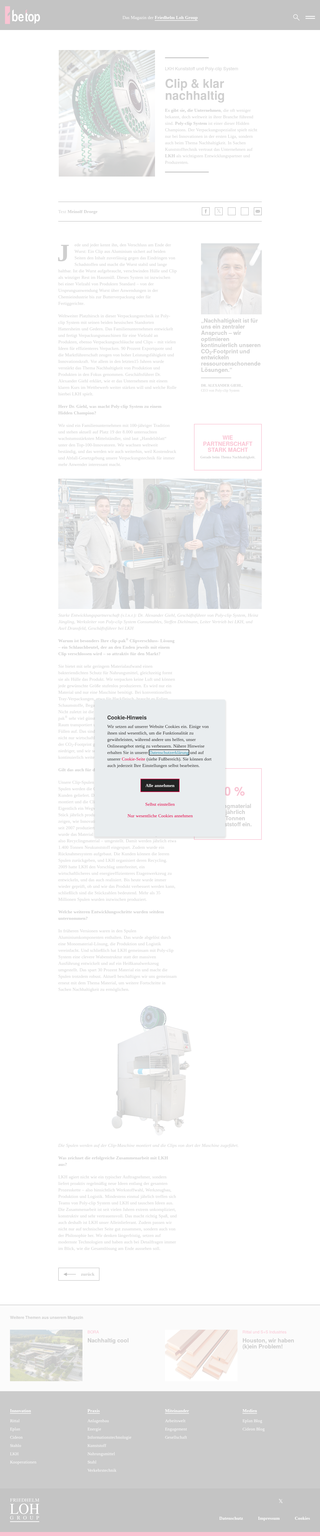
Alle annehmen (160, 785)
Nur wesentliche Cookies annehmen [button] (160, 815)
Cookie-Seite (133, 758)
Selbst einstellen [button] (160, 804)
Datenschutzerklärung (169, 752)
